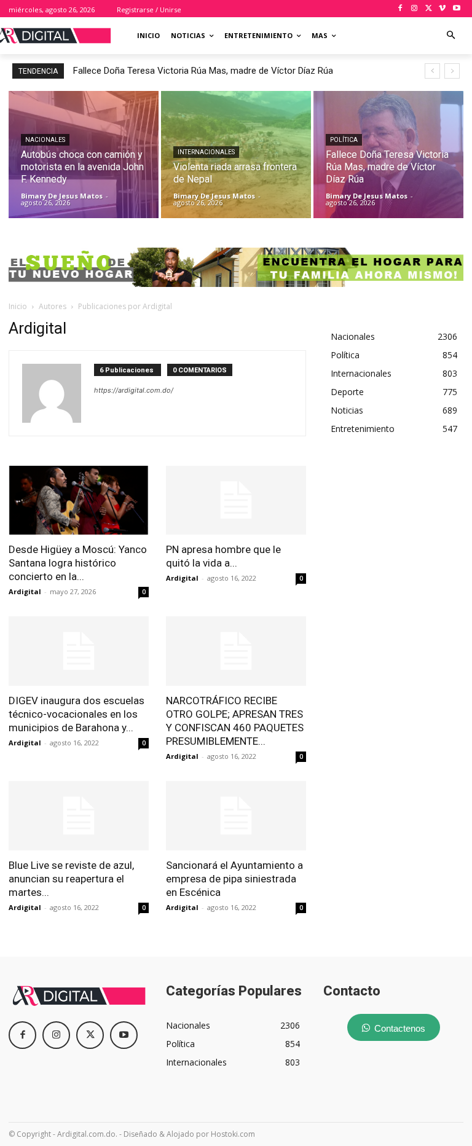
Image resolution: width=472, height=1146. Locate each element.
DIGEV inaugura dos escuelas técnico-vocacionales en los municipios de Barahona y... (76, 714)
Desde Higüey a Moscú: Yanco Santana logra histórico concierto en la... (78, 563)
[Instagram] (414, 9)
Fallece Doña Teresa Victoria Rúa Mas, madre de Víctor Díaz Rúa (203, 70)
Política (344, 139)
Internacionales (206, 152)
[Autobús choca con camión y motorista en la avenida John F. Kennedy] (84, 154)
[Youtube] (456, 9)
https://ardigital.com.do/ (133, 390)
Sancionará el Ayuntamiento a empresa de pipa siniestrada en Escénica (234, 878)
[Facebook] (400, 9)
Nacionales (45, 139)
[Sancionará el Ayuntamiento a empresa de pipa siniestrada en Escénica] (236, 815)
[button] (451, 36)
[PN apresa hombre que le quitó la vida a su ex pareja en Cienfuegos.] (236, 500)
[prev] (432, 71)
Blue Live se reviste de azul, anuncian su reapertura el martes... (71, 878)
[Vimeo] (442, 9)
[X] (429, 9)
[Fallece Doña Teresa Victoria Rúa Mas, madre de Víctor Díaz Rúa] (388, 154)
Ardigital (25, 591)
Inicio (18, 306)
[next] (452, 71)
